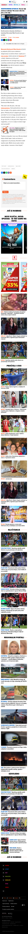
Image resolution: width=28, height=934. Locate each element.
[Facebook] (2, 40)
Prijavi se (5, 192)
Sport (7, 869)
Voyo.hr (11, 918)
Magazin (7, 876)
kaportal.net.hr (18, 922)
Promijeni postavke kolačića (8, 909)
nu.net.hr (21, 925)
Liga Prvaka (18, 166)
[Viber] (8, 40)
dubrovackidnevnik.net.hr (7, 925)
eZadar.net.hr (16, 925)
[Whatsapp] (6, 40)
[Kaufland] (14, 258)
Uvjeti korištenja (5, 903)
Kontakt (12, 906)
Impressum (4, 900)
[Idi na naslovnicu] (13, 3)
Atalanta (13, 168)
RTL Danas (16, 37)
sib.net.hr (12, 922)
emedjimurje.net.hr (6, 922)
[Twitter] (4, 40)
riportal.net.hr (13, 923)
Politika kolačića (13, 903)
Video (7, 887)
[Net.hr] (10, 913)
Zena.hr (7, 918)
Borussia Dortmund (6, 168)
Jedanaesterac (11, 166)
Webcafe (7, 880)
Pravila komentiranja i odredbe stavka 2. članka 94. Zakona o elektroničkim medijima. (12, 199)
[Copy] (11, 40)
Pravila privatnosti (6, 906)
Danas (7, 865)
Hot (6, 873)
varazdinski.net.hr (5, 923)
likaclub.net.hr (5, 927)
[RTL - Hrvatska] (4, 913)
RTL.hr (3, 918)
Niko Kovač (4, 166)
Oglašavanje (11, 900)
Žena (6, 884)
